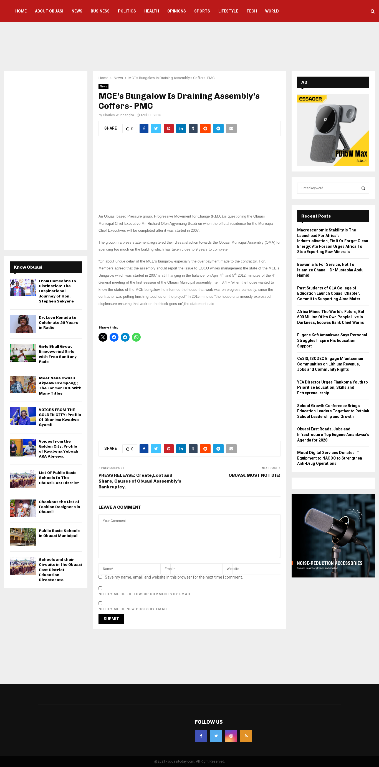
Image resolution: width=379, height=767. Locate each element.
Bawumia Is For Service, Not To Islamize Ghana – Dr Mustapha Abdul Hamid (331, 269)
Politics (127, 11)
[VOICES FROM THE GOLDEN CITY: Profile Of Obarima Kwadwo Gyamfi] (23, 416)
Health (151, 11)
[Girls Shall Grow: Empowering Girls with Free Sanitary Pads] (23, 353)
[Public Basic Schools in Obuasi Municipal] (23, 537)
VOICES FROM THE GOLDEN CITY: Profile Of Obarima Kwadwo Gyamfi (60, 417)
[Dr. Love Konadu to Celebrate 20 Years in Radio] (23, 324)
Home (21, 11)
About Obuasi (49, 11)
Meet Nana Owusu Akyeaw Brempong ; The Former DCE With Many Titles (60, 386)
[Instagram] (231, 736)
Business (100, 11)
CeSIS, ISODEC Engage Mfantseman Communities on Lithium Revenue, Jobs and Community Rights (330, 364)
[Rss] (246, 736)
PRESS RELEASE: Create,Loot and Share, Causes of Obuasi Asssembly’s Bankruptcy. (139, 481)
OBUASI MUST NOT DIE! (255, 475)
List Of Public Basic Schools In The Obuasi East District (59, 477)
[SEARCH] (363, 188)
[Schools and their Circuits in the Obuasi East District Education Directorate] (23, 566)
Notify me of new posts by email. (133, 609)
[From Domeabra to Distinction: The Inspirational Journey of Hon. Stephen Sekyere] (23, 287)
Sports (202, 11)
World (272, 11)
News (77, 11)
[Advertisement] (189, 45)
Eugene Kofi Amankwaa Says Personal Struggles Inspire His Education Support (332, 340)
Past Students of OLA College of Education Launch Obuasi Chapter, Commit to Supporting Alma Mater (328, 293)
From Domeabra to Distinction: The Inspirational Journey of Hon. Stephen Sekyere (57, 291)
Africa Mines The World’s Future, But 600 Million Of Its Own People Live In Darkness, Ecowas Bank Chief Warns (330, 317)
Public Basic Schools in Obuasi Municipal (59, 533)
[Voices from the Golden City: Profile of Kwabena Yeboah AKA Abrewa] (23, 447)
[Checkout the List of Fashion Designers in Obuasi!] (23, 508)
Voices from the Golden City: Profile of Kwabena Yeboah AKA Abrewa (58, 449)
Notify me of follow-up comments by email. (145, 594)
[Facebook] (201, 736)
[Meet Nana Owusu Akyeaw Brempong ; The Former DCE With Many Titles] (23, 384)
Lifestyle (228, 11)
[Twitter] (216, 736)
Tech (251, 11)
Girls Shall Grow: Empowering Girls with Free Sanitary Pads (58, 354)
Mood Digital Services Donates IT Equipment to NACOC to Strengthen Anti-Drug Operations (329, 458)
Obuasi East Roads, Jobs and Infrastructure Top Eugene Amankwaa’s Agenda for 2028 (333, 434)
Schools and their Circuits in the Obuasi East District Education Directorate (60, 569)
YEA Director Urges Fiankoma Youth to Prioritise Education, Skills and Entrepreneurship (332, 387)
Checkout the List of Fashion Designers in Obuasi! (59, 506)
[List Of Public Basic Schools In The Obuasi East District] (23, 479)
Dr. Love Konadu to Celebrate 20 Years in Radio (58, 322)
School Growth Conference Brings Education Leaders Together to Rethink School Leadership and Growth (333, 411)
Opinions (176, 11)
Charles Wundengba (118, 115)
